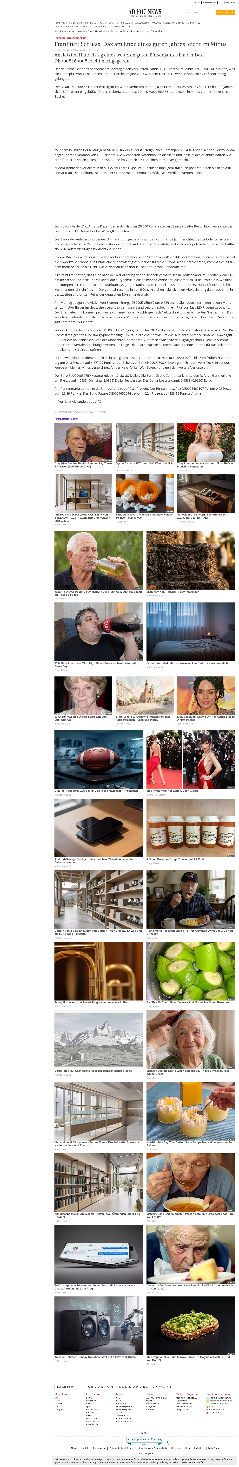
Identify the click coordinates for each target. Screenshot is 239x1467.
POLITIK (103, 22)
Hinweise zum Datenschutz (152, 1448)
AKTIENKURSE (68, 22)
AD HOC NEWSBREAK (156, 1397)
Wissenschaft (92, 1409)
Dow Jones (59, 1409)
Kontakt (150, 1409)
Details (184, 1462)
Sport (89, 1406)
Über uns (176, 1448)
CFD (118, 1397)
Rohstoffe (121, 1403)
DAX (56, 1397)
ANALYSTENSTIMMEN (83, 26)
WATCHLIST (230, 2)
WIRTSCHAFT (91, 22)
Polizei (89, 1415)
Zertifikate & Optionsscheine (123, 1417)
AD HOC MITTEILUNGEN (63, 26)
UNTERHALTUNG (125, 22)
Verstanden (194, 1462)
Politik (89, 1403)
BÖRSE (80, 22)
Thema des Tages (62, 38)
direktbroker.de (184, 1406)
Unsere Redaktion (194, 1448)
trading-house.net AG (186, 1397)
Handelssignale (123, 1409)
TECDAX (58, 1403)
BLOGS (197, 2)
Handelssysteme (124, 1406)
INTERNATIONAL (180, 22)
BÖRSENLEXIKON (209, 2)
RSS (221, 2)
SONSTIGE (195, 22)
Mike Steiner (215, 1448)
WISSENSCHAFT (142, 22)
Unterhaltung (92, 1418)
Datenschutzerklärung (121, 1448)
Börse (90, 31)
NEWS (57, 22)
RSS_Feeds (151, 1406)
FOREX (119, 1400)
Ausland (90, 1412)
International (92, 1421)
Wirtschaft (91, 1400)
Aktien (119, 1412)
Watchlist (150, 1400)
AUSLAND (156, 22)
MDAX (57, 1400)
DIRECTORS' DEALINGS (117, 26)
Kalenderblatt (92, 1424)
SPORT (112, 22)
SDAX (57, 1406)
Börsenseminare (124, 1421)
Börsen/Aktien (79, 38)
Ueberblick (100, 31)
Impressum (99, 1448)
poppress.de (182, 1409)
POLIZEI (167, 22)
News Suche (222, 12)
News (74, 1448)
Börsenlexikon (65, 1386)
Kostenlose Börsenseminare (184, 1402)
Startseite (81, 31)
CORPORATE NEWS (100, 26)
